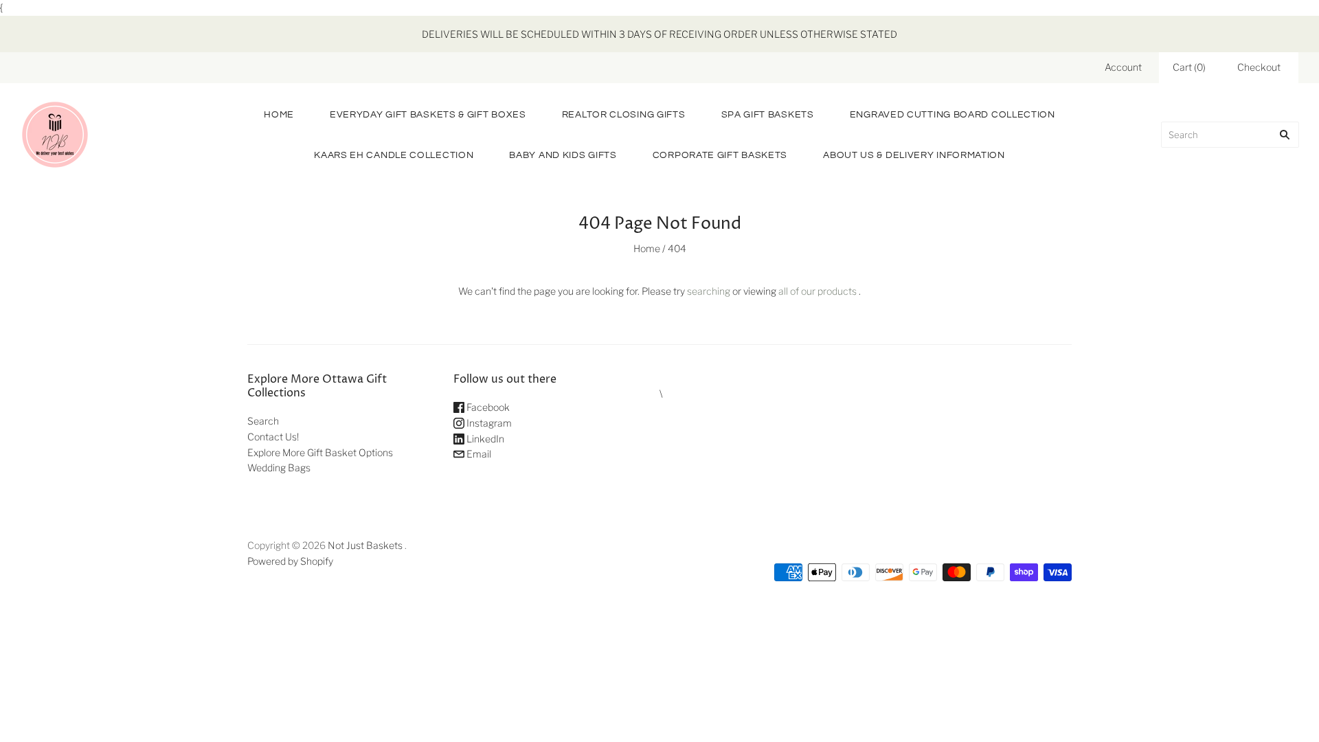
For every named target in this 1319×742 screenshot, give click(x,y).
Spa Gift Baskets (767, 115)
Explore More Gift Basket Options (320, 452)
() (1189, 67)
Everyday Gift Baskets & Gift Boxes (428, 115)
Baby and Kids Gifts (562, 155)
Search (263, 421)
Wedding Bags (279, 467)
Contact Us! (273, 436)
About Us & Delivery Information (914, 155)
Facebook (487, 407)
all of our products (817, 291)
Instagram (488, 423)
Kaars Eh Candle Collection (393, 155)
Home (279, 115)
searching (708, 291)
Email (477, 454)
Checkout (1259, 67)
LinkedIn (484, 439)
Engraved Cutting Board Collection (952, 115)
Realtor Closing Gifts (624, 115)
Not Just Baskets (365, 545)
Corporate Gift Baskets (720, 155)
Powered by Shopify (290, 561)
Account (1123, 67)
